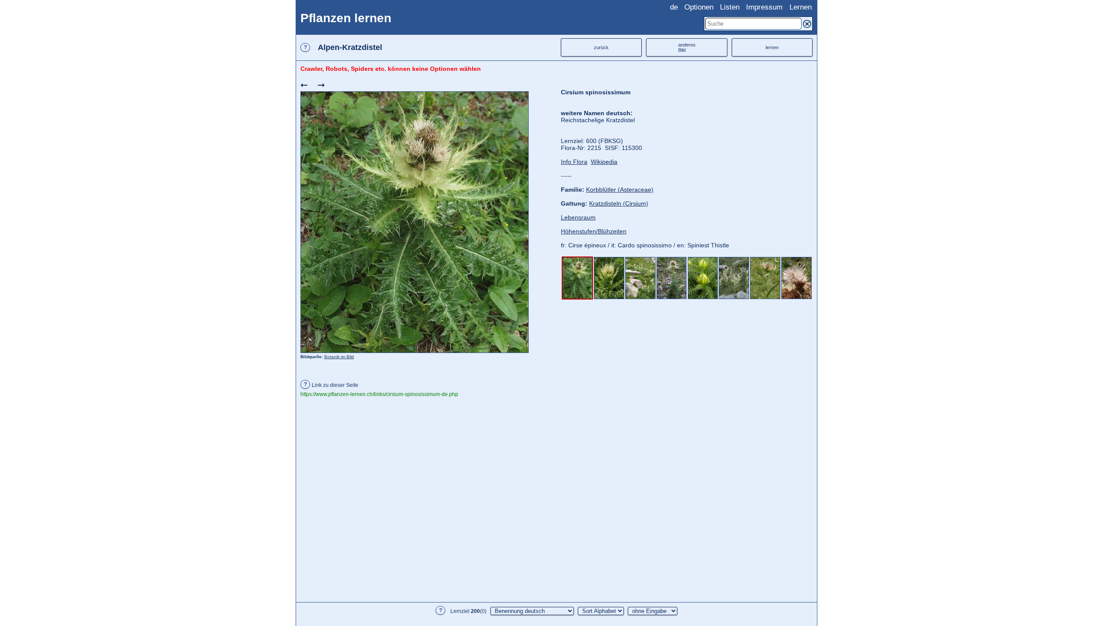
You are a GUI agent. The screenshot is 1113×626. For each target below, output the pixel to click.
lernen (772, 47)
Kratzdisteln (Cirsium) (618, 203)
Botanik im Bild (339, 356)
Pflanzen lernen (345, 18)
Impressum (764, 7)
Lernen (801, 7)
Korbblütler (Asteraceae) (619, 189)
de (674, 7)
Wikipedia (604, 161)
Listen (730, 7)
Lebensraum (578, 217)
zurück (601, 47)
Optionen (698, 7)
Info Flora (574, 161)
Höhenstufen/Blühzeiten (593, 231)
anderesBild (687, 47)
